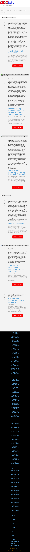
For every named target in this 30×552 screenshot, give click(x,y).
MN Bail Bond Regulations (15, 94)
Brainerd (15, 348)
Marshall (15, 454)
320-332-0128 (15, 400)
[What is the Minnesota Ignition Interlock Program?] (15, 136)
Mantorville (15, 450)
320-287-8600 (15, 482)
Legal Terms (14, 36)
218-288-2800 (15, 373)
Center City (15, 364)
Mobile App (18, 257)
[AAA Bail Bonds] (7, 3)
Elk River (15, 379)
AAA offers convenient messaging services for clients (16, 268)
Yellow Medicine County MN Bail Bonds (15, 47)
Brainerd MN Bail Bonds (12, 27)
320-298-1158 (15, 459)
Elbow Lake (15, 372)
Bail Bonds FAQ (21, 26)
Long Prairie (15, 430)
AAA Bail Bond (11, 22)
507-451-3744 (15, 498)
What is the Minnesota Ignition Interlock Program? (16, 172)
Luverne (15, 438)
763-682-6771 (15, 353)
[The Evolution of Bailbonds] (15, 17)
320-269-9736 (15, 470)
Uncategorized (21, 163)
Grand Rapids (15, 407)
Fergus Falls (15, 387)
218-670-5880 (15, 333)
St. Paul (15, 523)
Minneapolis (15, 462)
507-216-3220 (15, 451)
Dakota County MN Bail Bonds (16, 32)
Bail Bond (25, 24)
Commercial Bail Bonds (21, 28)
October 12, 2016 (14, 296)
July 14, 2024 (13, 49)
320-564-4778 (15, 412)
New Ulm (15, 485)
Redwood (15, 509)
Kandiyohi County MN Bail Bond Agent (19, 153)
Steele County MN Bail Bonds (13, 45)
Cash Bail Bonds (13, 28)
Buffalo (15, 352)
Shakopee (15, 515)
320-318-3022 (15, 502)
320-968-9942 (15, 392)
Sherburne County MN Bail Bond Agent (15, 40)
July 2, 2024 (13, 106)
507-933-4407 (15, 529)
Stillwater (15, 531)
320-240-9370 (15, 521)
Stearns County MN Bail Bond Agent (14, 42)
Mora (15, 477)
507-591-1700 (15, 455)
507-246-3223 (15, 447)
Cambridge (15, 356)
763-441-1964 (15, 380)
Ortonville (15, 493)
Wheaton (15, 535)
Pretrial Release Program (14, 96)
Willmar (15, 539)
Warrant (20, 261)
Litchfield (15, 426)
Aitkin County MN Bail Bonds (13, 23)
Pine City (15, 501)
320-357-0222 (15, 431)
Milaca (15, 458)
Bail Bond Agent (11, 26)
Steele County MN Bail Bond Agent (20, 43)
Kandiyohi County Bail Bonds (16, 33)
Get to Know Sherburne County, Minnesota (16, 300)
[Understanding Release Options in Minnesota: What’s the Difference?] (15, 75)
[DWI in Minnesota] (15, 195)
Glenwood (15, 403)
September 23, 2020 (14, 263)
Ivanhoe (15, 422)
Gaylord (15, 395)
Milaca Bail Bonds (20, 36)
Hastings (15, 415)
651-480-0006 (15, 416)
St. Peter (15, 527)
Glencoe (15, 399)
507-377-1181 (15, 337)
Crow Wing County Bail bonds (13, 29)
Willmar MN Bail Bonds (18, 102)
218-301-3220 (15, 408)
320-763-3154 (15, 341)
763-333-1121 (15, 345)
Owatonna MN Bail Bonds (19, 37)
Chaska (15, 360)
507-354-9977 (15, 486)
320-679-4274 (15, 478)
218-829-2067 (15, 349)
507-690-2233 (15, 423)
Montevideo (15, 468)
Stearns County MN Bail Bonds (19, 100)
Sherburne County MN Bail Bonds (16, 214)
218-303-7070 (15, 474)
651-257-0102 (15, 365)
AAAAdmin (11, 20)
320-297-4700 (15, 443)
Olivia (15, 489)
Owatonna (15, 497)
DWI (13, 151)
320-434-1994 (15, 427)
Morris (15, 481)
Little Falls (15, 434)
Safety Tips (22, 156)
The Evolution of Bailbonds (15, 52)
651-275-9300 (15, 525)
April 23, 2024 (13, 221)
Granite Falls (15, 411)
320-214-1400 (15, 541)
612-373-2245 (15, 463)
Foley (15, 391)
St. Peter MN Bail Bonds (21, 41)
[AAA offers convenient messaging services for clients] (15, 245)
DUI (22, 150)
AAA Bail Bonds (19, 548)
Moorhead (15, 472)
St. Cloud (15, 519)
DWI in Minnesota (16, 224)
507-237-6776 (15, 396)
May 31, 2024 (13, 168)
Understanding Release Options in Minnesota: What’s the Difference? (16, 111)
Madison (15, 442)
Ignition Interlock (17, 151)
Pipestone (15, 505)
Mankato (15, 446)
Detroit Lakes (15, 368)
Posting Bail (22, 38)
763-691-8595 (15, 357)
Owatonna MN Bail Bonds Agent (14, 38)
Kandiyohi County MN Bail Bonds (16, 92)
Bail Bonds (16, 26)
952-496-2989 (15, 361)
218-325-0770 (15, 369)
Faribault (15, 383)
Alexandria (15, 340)
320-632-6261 (15, 435)
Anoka (15, 344)
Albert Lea (15, 336)
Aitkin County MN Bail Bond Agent (21, 22)
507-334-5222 (15, 384)
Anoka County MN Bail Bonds (18, 24)
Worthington (15, 543)
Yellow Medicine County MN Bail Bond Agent (19, 46)
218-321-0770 (15, 388)
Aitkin (15, 332)
